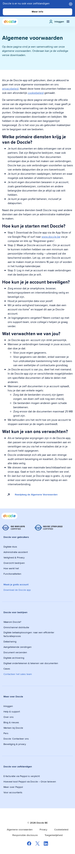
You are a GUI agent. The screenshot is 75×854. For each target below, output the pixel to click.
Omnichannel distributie (16, 627)
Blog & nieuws (11, 722)
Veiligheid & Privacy (14, 557)
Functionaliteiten (12, 574)
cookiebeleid (36, 93)
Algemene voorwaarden (20, 829)
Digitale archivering (13, 658)
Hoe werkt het (11, 568)
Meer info (37, 12)
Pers (5, 733)
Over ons (8, 717)
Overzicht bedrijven (14, 563)
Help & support (11, 711)
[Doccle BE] (10, 21)
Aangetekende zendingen (17, 647)
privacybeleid (10, 89)
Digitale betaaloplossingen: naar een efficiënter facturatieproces (28, 634)
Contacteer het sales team (17, 674)
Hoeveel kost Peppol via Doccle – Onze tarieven (29, 781)
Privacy (43, 829)
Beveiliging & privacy (14, 744)
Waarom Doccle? (12, 622)
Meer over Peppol (13, 787)
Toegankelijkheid (54, 835)
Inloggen (8, 706)
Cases (6, 668)
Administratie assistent (15, 552)
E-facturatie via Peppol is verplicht (21, 776)
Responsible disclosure (25, 835)
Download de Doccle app (17, 590)
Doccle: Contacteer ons (16, 738)
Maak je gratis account (15, 584)
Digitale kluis (10, 546)
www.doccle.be (51, 237)
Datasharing (9, 641)
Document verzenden (15, 652)
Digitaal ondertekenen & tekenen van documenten (30, 663)
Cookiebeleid (61, 829)
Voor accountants (12, 792)
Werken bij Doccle (13, 728)
